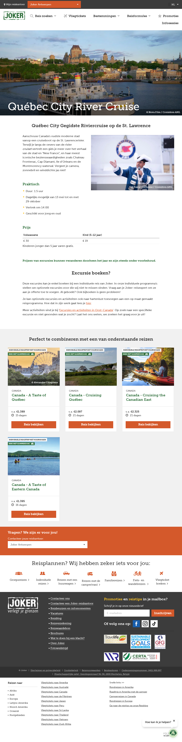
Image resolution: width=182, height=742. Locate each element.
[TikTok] (154, 623)
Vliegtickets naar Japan (53, 701)
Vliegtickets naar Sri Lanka (55, 710)
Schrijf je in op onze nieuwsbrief (127, 606)
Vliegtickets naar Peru (52, 705)
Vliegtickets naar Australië (54, 687)
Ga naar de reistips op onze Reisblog (128, 705)
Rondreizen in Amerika (121, 687)
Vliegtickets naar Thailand (54, 714)
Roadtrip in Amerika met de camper (128, 691)
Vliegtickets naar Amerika (54, 682)
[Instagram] (145, 623)
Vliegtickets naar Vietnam (54, 719)
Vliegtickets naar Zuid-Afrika (56, 724)
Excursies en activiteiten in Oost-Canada (86, 310)
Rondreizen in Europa (120, 701)
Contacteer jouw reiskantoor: (26, 538)
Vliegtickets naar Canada (54, 691)
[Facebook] (136, 623)
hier (88, 303)
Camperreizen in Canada (122, 696)
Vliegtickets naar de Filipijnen (56, 696)
